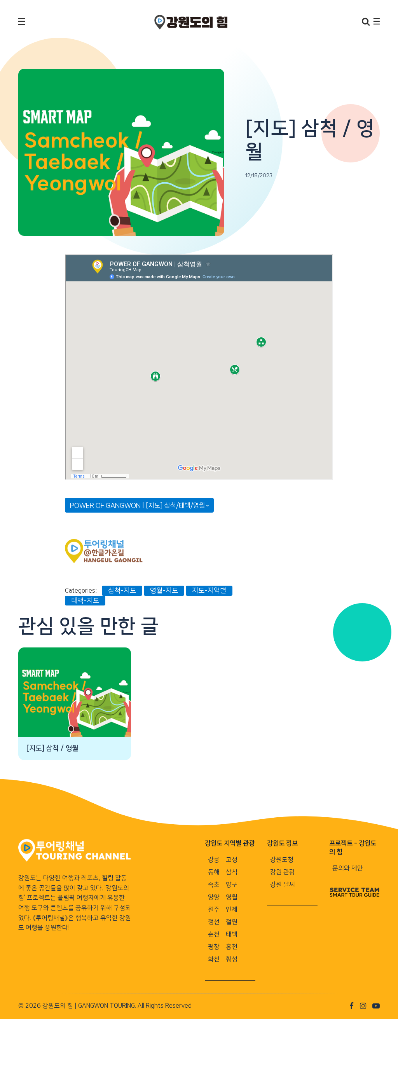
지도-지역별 (209, 590)
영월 (231, 896)
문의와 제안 (347, 868)
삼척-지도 (122, 590)
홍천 (231, 946)
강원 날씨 (282, 884)
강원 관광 (282, 872)
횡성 (231, 959)
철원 (231, 921)
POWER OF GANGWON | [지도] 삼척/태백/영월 (137, 505)
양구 (231, 884)
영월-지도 (164, 590)
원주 (214, 909)
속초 (214, 884)
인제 (231, 909)
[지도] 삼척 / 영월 (52, 748)
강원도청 (281, 859)
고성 (231, 859)
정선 (214, 921)
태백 (231, 934)
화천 (214, 959)
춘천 (214, 934)
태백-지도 (85, 600)
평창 (214, 946)
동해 (214, 872)
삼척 (231, 872)
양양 (214, 896)
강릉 (214, 859)
